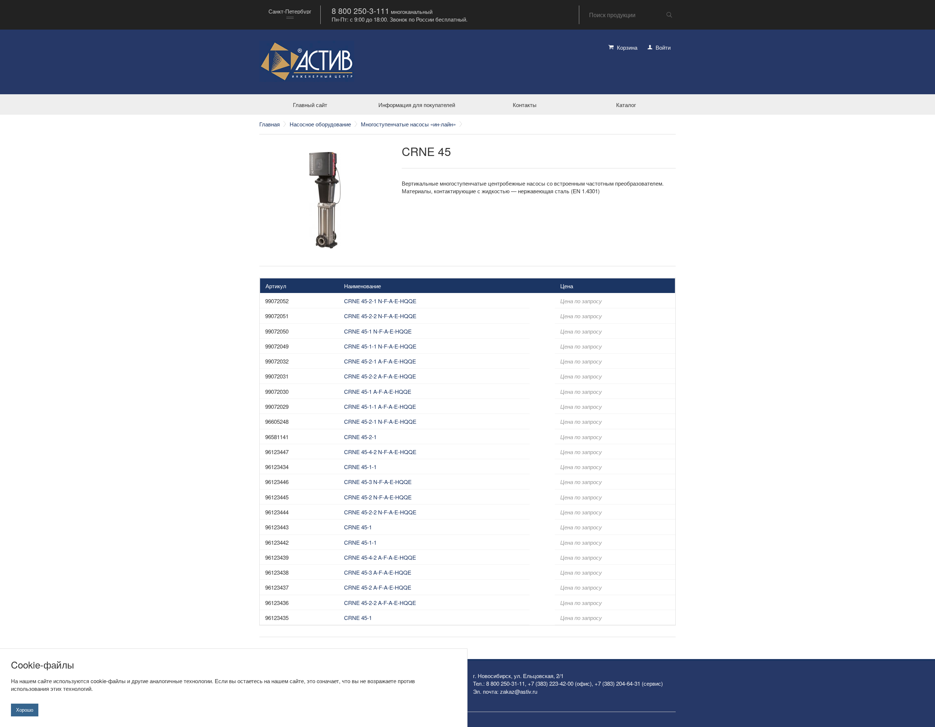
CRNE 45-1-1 (360, 467)
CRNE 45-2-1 (360, 437)
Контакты (525, 105)
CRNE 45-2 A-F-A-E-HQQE (377, 587)
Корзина (627, 47)
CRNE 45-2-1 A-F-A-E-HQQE (380, 361)
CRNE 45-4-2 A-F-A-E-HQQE (380, 557)
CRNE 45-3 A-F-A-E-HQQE (377, 572)
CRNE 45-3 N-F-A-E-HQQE (378, 482)
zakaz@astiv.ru (518, 691)
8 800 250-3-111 (360, 10)
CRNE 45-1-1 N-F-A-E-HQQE (380, 346)
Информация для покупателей (416, 105)
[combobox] (289, 14)
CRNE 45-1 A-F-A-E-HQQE (377, 391)
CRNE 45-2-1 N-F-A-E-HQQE (380, 301)
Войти (663, 47)
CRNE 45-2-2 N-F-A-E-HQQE (380, 316)
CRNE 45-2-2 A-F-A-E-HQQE (380, 376)
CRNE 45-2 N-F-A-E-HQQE (378, 497)
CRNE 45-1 (358, 527)
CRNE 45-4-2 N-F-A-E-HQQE (380, 452)
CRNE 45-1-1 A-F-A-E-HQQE (380, 406)
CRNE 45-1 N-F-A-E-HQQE (378, 331)
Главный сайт (310, 105)
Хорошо (24, 709)
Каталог (626, 105)
